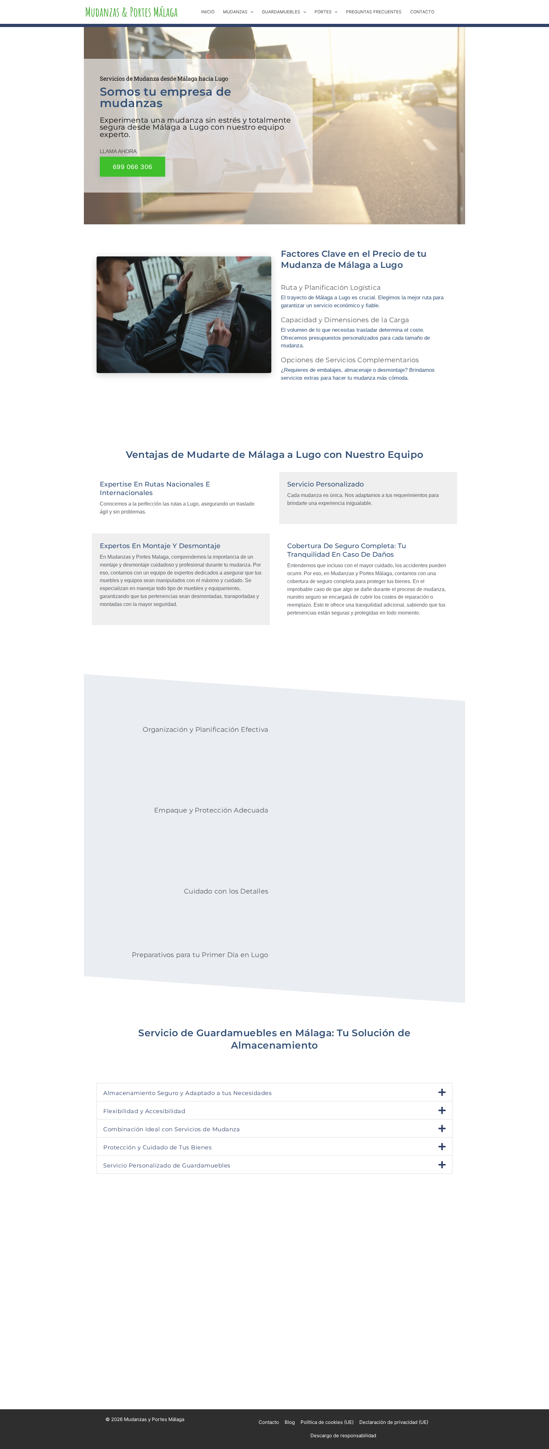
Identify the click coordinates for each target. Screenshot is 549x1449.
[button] (250, 12)
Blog (290, 1422)
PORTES (323, 11)
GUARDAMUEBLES (281, 11)
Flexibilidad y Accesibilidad (144, 1111)
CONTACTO (422, 11)
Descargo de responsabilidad (343, 1435)
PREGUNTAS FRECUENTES (374, 11)
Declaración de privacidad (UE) (393, 1422)
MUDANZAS (235, 11)
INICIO (207, 11)
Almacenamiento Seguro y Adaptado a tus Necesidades (187, 1093)
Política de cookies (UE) (327, 1422)
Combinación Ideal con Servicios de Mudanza (171, 1129)
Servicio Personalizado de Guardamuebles (167, 1165)
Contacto (269, 1422)
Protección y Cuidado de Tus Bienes (157, 1147)
